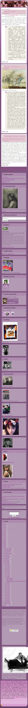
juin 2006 (7, 558)
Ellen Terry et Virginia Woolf (8, 179)
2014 (5, 534)
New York (12, 485)
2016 (5, 530)
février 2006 (7, 602)
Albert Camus (10, 11)
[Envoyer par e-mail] (2, 62)
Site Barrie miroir (5, 501)
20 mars (8, 571)
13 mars (8, 587)
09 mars (8, 590)
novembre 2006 (8, 550)
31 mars (8, 565)
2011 (5, 539)
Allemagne (4, 485)
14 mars (8, 585)
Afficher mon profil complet (8, 247)
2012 (5, 537)
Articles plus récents (5, 168)
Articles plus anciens (22, 168)
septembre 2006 (8, 553)
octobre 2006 (8, 552)
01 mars (8, 600)
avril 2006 (7, 561)
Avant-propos (5, 177)
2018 (5, 527)
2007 (5, 545)
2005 (5, 605)
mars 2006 (7, 563)
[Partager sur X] (5, 62)
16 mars (8, 576)
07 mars (8, 593)
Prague (9, 486)
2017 (5, 529)
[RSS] (1, 705)
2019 (5, 525)
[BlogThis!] (4, 62)
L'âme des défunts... (6, 181)
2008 (5, 543)
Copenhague (4, 486)
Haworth (20, 484)
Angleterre (12, 484)
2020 (5, 524)
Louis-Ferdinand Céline (13, 15)
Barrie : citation (10, 66)
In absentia (4, 182)
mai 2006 (7, 560)
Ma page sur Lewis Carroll (7, 503)
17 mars (8, 574)
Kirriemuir (7, 484)
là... (24, 488)
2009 (5, 542)
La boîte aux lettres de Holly (8, 462)
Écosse (3, 484)
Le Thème (12, 697)
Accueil (13, 168)
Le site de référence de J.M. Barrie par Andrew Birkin (13, 496)
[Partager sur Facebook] (7, 62)
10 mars (8, 588)
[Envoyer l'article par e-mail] (8, 13)
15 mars (8, 584)
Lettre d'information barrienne (14, 517)
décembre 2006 (8, 548)
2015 (5, 532)
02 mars (8, 598)
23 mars (8, 568)
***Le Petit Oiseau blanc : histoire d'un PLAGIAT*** (13, 178)
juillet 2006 (7, 556)
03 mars (8, 597)
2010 (5, 540)
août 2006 (7, 555)
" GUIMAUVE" (17, 697)
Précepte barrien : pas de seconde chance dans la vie (13, 137)
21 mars (8, 569)
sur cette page (10, 253)
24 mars (8, 566)
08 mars (8, 592)
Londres (16, 484)
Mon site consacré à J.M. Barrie (8, 499)
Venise (8, 485)
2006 (5, 547)
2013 (5, 535)
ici (21, 488)
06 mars (8, 595)
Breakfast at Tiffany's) (11, 678)
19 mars (8, 573)
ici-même (4, 211)
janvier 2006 (7, 603)
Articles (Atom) (10, 170)
